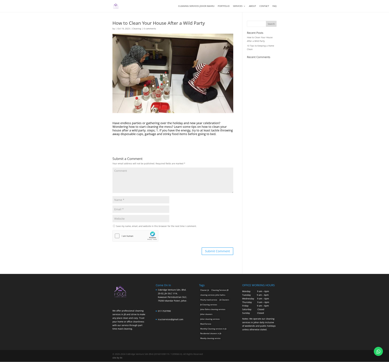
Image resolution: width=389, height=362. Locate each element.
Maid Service (205, 324)
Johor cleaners (206, 314)
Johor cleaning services (210, 319)
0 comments (150, 28)
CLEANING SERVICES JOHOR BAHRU (196, 6)
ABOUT (252, 6)
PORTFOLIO (224, 6)
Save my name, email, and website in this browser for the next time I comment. (156, 226)
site (114, 357)
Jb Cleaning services (208, 304)
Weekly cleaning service (210, 338)
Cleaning (136, 28)
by (118, 357)
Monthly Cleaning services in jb (213, 328)
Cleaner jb (204, 290)
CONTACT (264, 6)
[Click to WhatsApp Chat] (378, 351)
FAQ (274, 6)
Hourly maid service (208, 299)
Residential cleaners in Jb (210, 333)
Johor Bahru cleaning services (212, 309)
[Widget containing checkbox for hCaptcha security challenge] (135, 236)
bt (121, 357)
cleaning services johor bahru (212, 295)
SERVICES (238, 6)
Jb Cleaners (224, 299)
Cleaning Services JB (220, 290)
